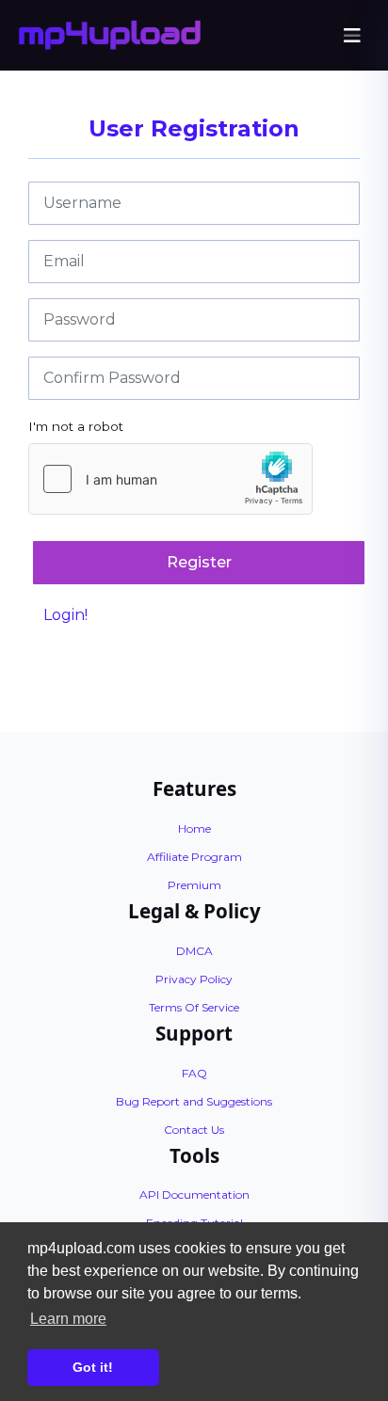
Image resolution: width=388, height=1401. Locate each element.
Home (194, 828)
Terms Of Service (194, 1007)
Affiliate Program (194, 857)
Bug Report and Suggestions (194, 1101)
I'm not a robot (75, 426)
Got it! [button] (93, 1367)
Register (199, 562)
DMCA (194, 951)
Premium (194, 885)
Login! (65, 615)
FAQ (194, 1073)
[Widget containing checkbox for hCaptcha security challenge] (170, 479)
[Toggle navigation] (352, 36)
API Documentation (194, 1194)
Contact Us (194, 1129)
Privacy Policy (194, 979)
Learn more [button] (68, 1319)
